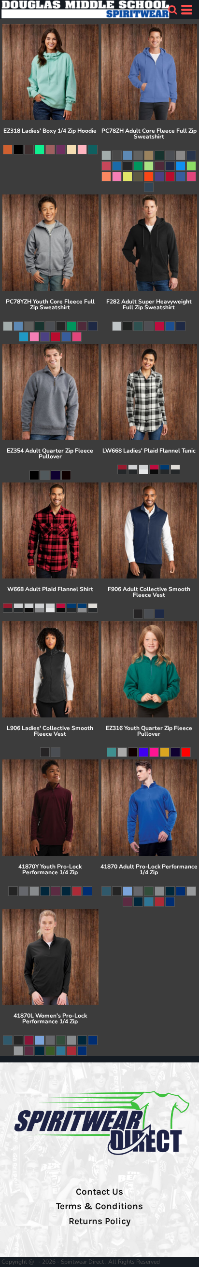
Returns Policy (99, 1221)
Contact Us (99, 1191)
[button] (172, 9)
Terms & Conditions (99, 1206)
